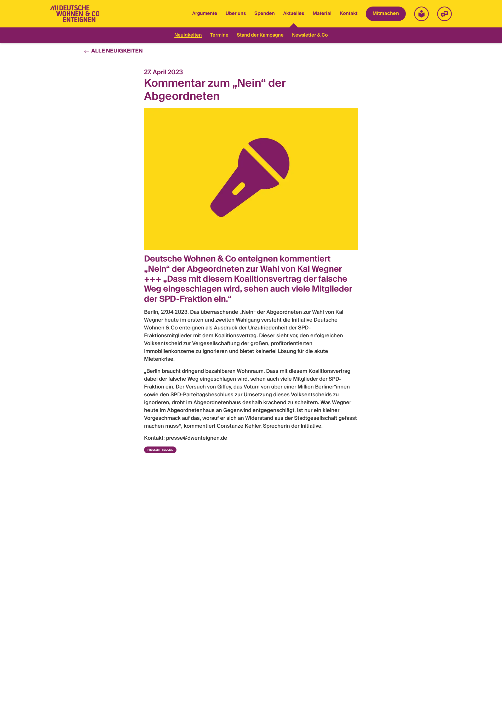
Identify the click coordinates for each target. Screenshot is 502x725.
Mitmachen (386, 13)
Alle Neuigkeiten (117, 51)
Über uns (236, 13)
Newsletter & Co (310, 35)
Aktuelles (293, 14)
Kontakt (348, 13)
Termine (219, 35)
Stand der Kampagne (260, 35)
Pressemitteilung (160, 450)
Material (322, 13)
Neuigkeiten (188, 35)
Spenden (264, 13)
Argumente (204, 13)
